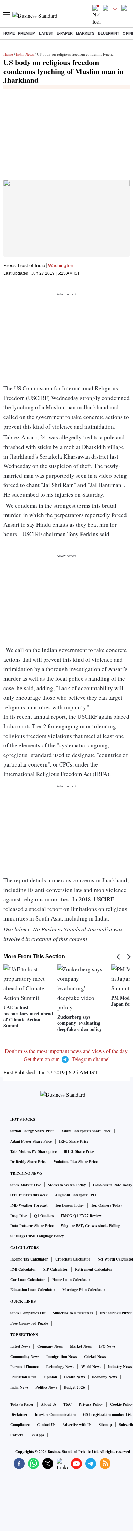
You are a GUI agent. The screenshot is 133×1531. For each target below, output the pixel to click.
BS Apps (37, 1435)
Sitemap (105, 1424)
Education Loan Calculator (32, 1289)
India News (25, 54)
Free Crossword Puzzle (29, 1323)
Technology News (60, 1366)
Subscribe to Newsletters (73, 1313)
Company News (50, 1346)
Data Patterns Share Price (32, 1225)
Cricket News (95, 1356)
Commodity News (24, 1356)
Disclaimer (19, 1414)
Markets (85, 33)
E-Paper (65, 33)
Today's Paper (22, 1404)
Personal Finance (24, 1366)
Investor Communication (55, 1414)
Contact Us (46, 1424)
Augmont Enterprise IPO (75, 1195)
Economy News (104, 1377)
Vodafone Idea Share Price (76, 1161)
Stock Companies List (28, 1313)
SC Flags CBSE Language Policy (37, 1236)
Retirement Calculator (93, 1269)
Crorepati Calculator (72, 1259)
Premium (26, 33)
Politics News (46, 1387)
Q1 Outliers (44, 1215)
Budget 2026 (74, 1387)
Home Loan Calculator (71, 1279)
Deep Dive (18, 1215)
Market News (81, 1346)
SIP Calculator (55, 1269)
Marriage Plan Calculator (83, 1289)
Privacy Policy (91, 1404)
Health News (74, 1377)
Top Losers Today (69, 1205)
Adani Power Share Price (31, 1141)
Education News (23, 1377)
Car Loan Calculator (27, 1279)
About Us (48, 1404)
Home (9, 33)
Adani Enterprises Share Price (86, 1131)
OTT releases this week (29, 1195)
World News (91, 1366)
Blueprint (108, 33)
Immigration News (61, 1356)
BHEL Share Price (79, 1151)
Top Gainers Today (106, 1205)
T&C (67, 1404)
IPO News (107, 1346)
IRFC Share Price (73, 1141)
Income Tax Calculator (29, 1259)
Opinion (50, 1377)
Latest (46, 33)
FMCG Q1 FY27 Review (81, 1215)
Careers (16, 1435)
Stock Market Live (25, 1184)
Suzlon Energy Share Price (32, 1131)
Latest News (20, 1346)
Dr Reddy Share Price (28, 1161)
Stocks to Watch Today (67, 1184)
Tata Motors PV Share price (33, 1151)
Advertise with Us (76, 1424)
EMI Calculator (23, 1269)
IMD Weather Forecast (29, 1205)
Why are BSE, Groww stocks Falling (90, 1225)
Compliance (20, 1424)
